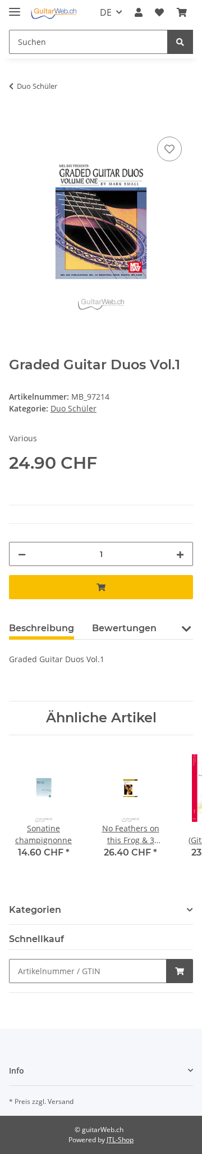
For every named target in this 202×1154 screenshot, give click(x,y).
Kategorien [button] (35, 909)
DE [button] (106, 12)
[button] (138, 12)
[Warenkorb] (182, 12)
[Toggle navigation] (14, 7)
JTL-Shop (120, 1139)
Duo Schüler (73, 408)
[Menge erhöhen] (180, 553)
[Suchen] (180, 42)
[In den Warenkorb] (18, 121)
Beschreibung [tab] (41, 628)
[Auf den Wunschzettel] (169, 149)
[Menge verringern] (22, 553)
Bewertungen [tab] (124, 628)
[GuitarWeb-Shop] (53, 12)
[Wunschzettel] (159, 12)
